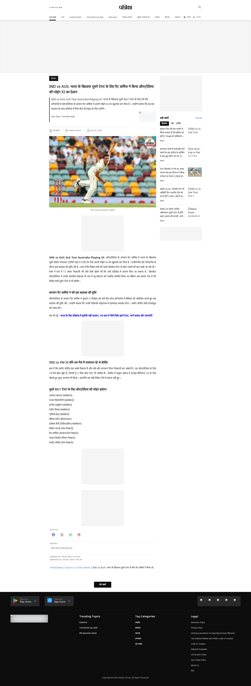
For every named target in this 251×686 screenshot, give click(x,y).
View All (198, 118)
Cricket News (82, 567)
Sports (69, 567)
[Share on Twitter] (61, 534)
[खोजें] (200, 7)
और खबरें (102, 584)
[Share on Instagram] (78, 534)
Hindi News (56, 567)
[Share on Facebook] (53, 534)
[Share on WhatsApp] (70, 534)
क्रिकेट (53, 78)
